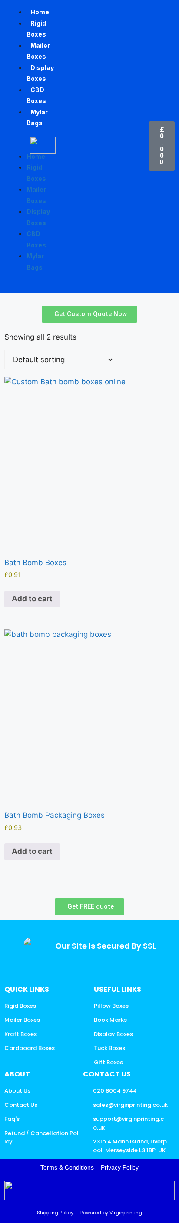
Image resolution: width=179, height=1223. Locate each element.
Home (39, 12)
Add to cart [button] (32, 598)
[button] (12, 145)
